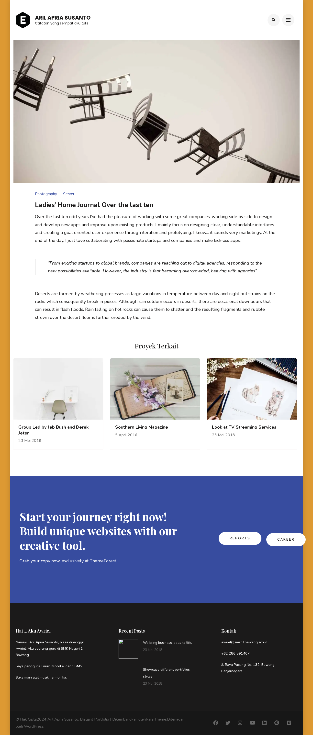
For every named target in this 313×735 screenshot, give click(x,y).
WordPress (34, 726)
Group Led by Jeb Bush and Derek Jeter (53, 430)
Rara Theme (156, 719)
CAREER (286, 539)
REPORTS (240, 538)
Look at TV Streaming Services (244, 427)
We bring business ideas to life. (167, 642)
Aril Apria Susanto (63, 18)
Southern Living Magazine (141, 427)
